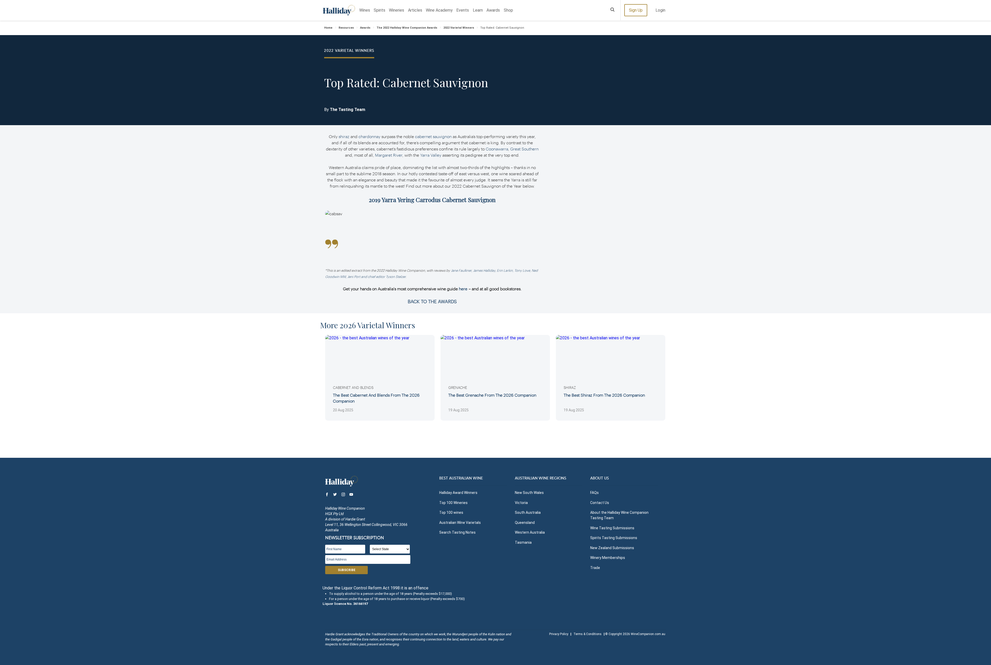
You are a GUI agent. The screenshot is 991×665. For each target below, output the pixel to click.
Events (462, 10)
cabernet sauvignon (433, 136)
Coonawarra (497, 148)
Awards (493, 10)
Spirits (379, 10)
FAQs (594, 493)
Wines (364, 10)
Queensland (525, 522)
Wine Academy (439, 10)
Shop (508, 10)
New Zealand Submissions (612, 548)
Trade (595, 568)
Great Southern (524, 148)
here (463, 288)
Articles (415, 10)
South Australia (528, 512)
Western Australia (530, 532)
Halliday (339, 10)
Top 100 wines (451, 512)
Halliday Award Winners (458, 493)
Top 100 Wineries (453, 503)
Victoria (521, 503)
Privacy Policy (558, 634)
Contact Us (599, 503)
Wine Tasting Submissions (612, 528)
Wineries (396, 10)
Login (660, 10)
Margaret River (388, 155)
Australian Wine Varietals (460, 522)
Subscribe (346, 570)
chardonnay (369, 136)
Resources (346, 27)
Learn (478, 10)
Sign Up (636, 10)
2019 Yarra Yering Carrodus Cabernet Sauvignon (432, 200)
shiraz (344, 136)
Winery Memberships (607, 558)
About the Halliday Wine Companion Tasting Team (619, 515)
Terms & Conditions (587, 634)
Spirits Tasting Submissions (613, 538)
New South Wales (529, 493)
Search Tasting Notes (457, 532)
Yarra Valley (430, 155)
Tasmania (523, 542)
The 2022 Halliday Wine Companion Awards (407, 27)
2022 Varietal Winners (458, 27)
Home (328, 27)
